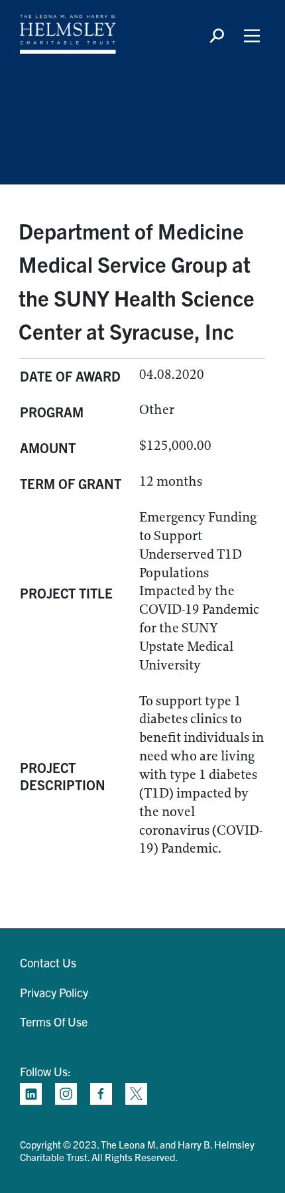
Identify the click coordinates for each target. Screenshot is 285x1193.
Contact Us (48, 962)
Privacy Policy (54, 992)
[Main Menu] (252, 36)
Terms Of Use (53, 1021)
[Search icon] (216, 36)
